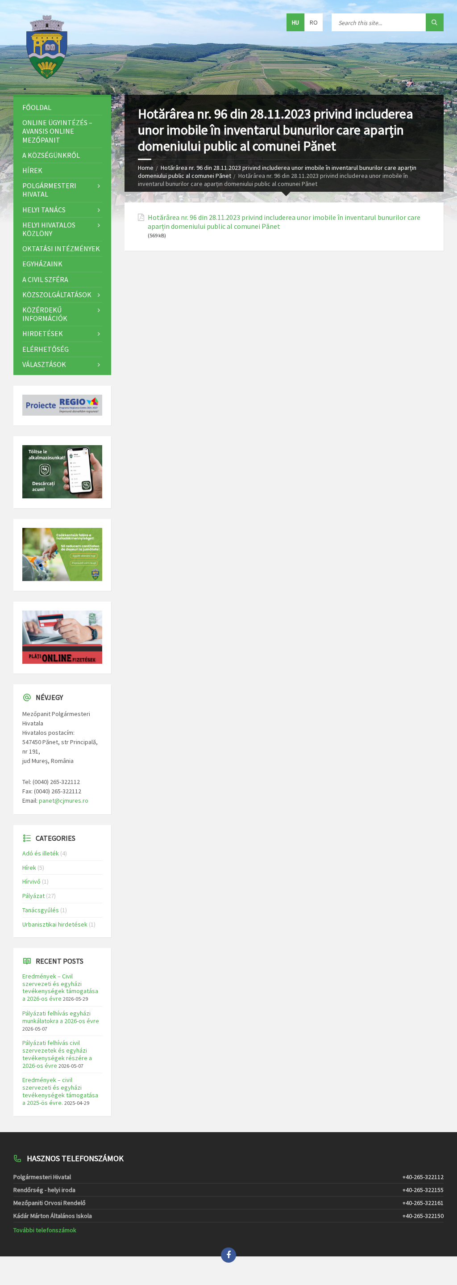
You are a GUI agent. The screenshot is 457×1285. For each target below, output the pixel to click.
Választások (44, 364)
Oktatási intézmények (61, 248)
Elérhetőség (45, 349)
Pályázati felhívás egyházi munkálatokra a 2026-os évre (60, 1017)
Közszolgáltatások (56, 294)
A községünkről (51, 155)
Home (146, 168)
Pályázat (33, 896)
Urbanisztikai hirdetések (54, 924)
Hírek (32, 170)
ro (314, 22)
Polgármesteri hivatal (49, 189)
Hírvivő (31, 881)
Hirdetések (42, 333)
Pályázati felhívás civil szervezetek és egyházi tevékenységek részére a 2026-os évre (57, 1054)
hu (295, 22)
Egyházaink (42, 263)
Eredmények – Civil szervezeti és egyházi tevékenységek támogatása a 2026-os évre (60, 987)
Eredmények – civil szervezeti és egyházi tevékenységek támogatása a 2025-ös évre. (60, 1091)
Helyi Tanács (44, 209)
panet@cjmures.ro (63, 800)
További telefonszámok (44, 1230)
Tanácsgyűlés (40, 910)
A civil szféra (45, 279)
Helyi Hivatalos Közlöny (48, 229)
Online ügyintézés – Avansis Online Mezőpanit (57, 131)
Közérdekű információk (44, 314)
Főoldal (36, 107)
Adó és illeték (40, 853)
